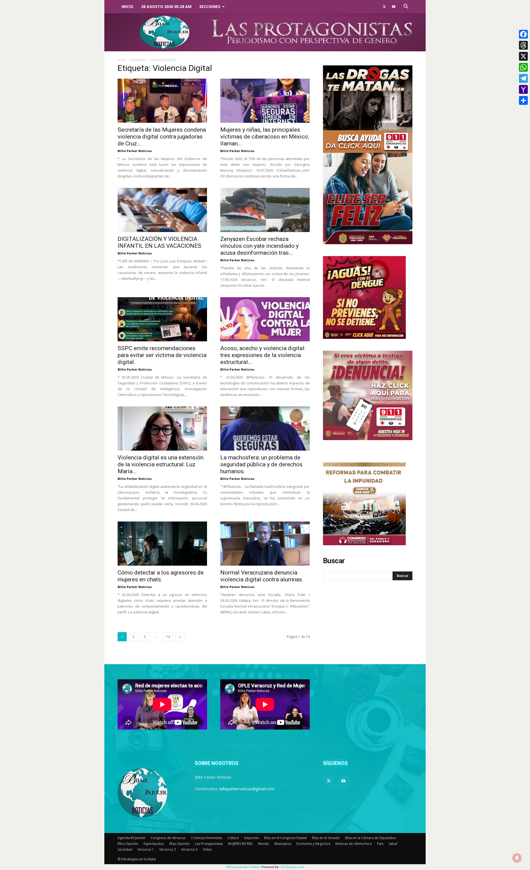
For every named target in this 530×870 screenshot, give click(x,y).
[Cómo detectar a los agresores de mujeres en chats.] (162, 544)
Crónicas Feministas (206, 838)
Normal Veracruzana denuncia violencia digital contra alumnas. (261, 576)
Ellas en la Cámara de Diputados (370, 838)
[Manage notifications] (517, 857)
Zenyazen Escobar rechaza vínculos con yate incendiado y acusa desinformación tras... (259, 246)
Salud (393, 843)
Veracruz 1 (145, 849)
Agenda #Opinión (131, 838)
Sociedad (125, 849)
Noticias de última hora (353, 843)
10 (168, 636)
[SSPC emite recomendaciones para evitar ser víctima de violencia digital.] (162, 319)
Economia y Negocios (313, 843)
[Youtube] (393, 6)
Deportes (251, 838)
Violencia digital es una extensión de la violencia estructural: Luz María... (160, 464)
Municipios (282, 843)
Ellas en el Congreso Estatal (285, 838)
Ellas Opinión (179, 843)
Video (207, 849)
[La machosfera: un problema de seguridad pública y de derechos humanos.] (265, 428)
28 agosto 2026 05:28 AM (166, 6)
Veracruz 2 (167, 849)
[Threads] (523, 45)
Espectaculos (154, 843)
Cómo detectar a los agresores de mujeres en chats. (161, 576)
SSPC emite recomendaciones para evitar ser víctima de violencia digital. (162, 355)
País (380, 843)
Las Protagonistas (209, 843)
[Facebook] (523, 34)
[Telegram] (523, 78)
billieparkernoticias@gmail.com (246, 788)
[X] (523, 56)
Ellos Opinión (128, 843)
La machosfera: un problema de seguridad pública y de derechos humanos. (261, 464)
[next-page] (180, 636)
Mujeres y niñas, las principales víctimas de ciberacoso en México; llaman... (264, 136)
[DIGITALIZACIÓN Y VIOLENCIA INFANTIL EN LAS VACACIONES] (162, 210)
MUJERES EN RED (240, 843)
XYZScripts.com (292, 867)
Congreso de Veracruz (168, 838)
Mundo (263, 843)
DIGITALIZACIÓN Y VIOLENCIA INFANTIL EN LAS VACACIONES (159, 242)
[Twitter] (384, 6)
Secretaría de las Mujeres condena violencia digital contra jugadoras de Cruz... (162, 136)
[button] (405, 7)
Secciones (209, 6)
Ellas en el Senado (326, 838)
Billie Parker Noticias (135, 151)
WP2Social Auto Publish (243, 867)
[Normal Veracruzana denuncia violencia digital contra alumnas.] (265, 544)
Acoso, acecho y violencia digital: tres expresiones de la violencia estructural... (262, 355)
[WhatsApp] (523, 67)
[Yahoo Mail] (523, 89)
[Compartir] (523, 100)
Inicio (127, 6)
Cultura (233, 838)
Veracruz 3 (189, 849)
